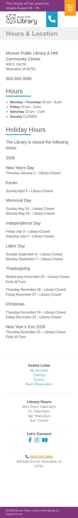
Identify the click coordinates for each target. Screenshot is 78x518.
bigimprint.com (14, 514)
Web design (49, 510)
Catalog (39, 375)
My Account (39, 370)
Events (39, 379)
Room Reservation (39, 384)
